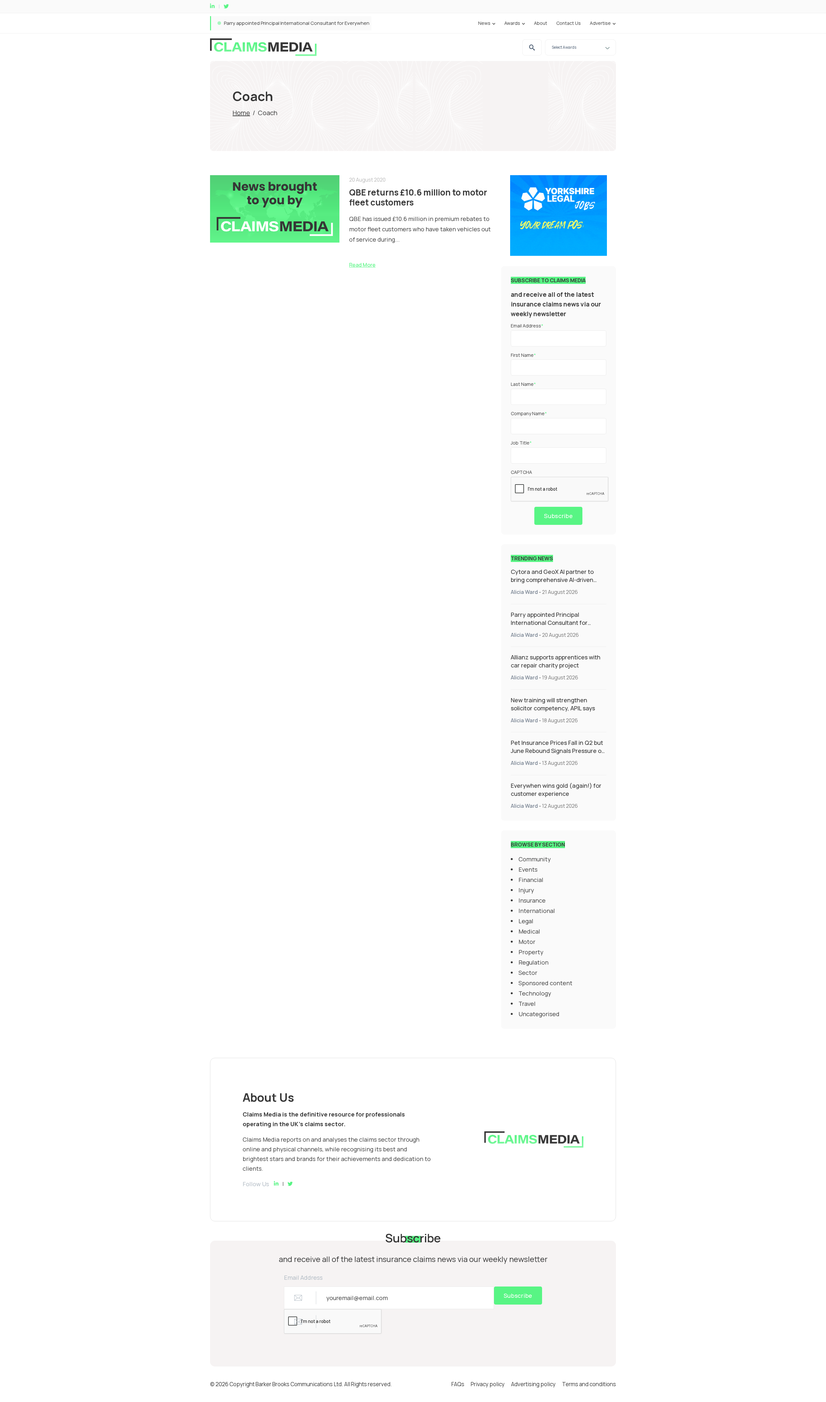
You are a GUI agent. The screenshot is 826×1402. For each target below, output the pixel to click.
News (484, 23)
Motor (527, 942)
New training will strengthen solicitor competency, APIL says (553, 704)
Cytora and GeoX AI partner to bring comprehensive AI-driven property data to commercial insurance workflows (552, 584)
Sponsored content (545, 983)
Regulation (534, 962)
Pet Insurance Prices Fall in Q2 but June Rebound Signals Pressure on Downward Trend (558, 751)
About (540, 23)
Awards (512, 23)
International (537, 911)
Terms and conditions (589, 1384)
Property (531, 952)
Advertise (600, 23)
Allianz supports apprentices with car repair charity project (290, 23)
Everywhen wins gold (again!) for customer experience (556, 789)
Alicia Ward (524, 592)
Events (528, 869)
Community (535, 859)
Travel (527, 1003)
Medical (529, 931)
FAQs (457, 1384)
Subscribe (558, 516)
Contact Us (568, 23)
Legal (526, 921)
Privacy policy (488, 1384)
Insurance (532, 900)
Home (241, 112)
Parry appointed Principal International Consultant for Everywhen (549, 623)
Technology (535, 993)
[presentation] (560, 489)
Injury (526, 890)
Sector (528, 972)
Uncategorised (539, 1014)
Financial (531, 880)
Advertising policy (533, 1384)
